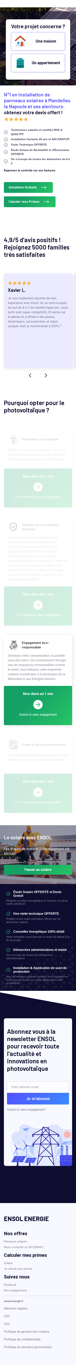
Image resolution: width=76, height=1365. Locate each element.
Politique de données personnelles (28, 1347)
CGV (7, 1324)
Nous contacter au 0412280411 (24, 1247)
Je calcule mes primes (18, 1268)
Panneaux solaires (15, 1241)
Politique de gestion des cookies (26, 1331)
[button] (30, 375)
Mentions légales (16, 1308)
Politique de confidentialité (22, 1339)
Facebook (10, 1285)
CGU (7, 1316)
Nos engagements (15, 1290)
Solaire (8, 1263)
